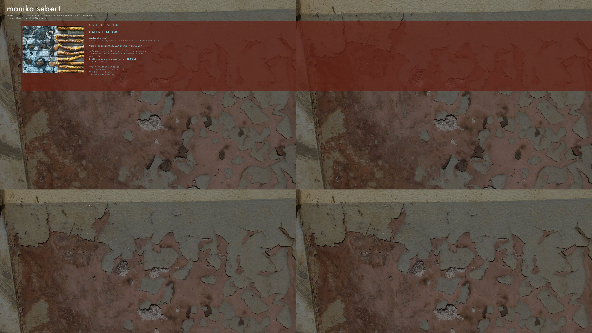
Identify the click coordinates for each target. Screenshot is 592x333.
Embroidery (15, 18)
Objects (45, 18)
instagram (88, 15)
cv (19, 15)
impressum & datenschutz (66, 15)
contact (46, 15)
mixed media (31, 18)
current (10, 15)
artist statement (31, 15)
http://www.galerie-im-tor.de (104, 66)
